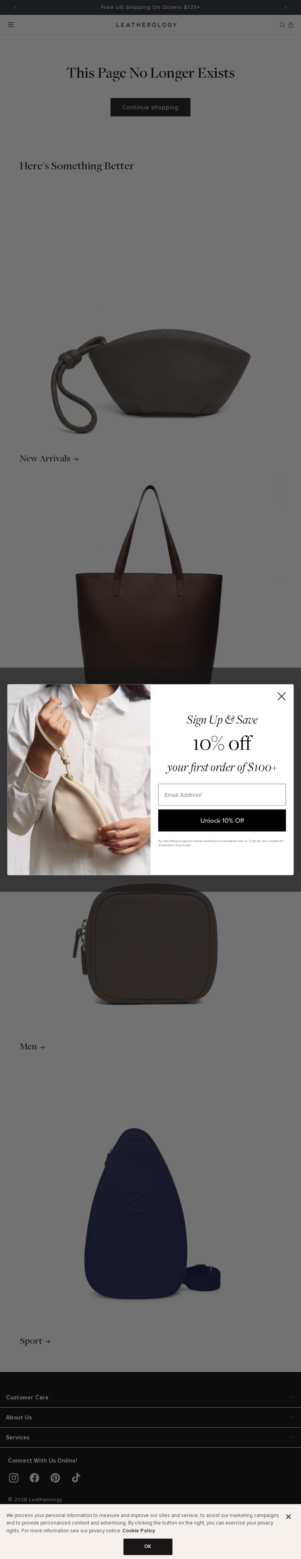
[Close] (288, 1516)
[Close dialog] (281, 696)
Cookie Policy (138, 1531)
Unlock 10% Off (222, 819)
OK (147, 1546)
